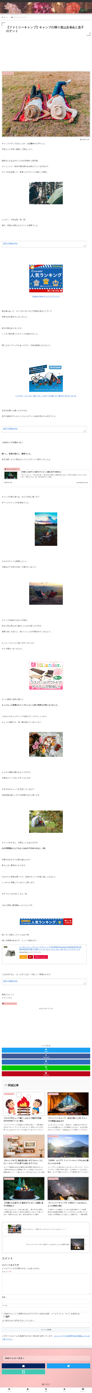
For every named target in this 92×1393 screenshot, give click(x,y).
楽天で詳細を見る (10, 243)
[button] (85, 660)
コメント (6, 1271)
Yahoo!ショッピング (41, 957)
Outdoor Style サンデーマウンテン (46, 296)
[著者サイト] (23, 1365)
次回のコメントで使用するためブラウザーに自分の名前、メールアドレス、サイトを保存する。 (42, 1314)
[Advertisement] (46, 52)
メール (4, 1305)
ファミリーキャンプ (10, 1003)
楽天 (30, 957)
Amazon (23, 957)
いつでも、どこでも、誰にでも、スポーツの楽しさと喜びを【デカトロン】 (46, 396)
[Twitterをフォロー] (68, 1365)
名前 (3, 1297)
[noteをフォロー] (23, 1371)
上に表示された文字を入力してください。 (19, 1321)
